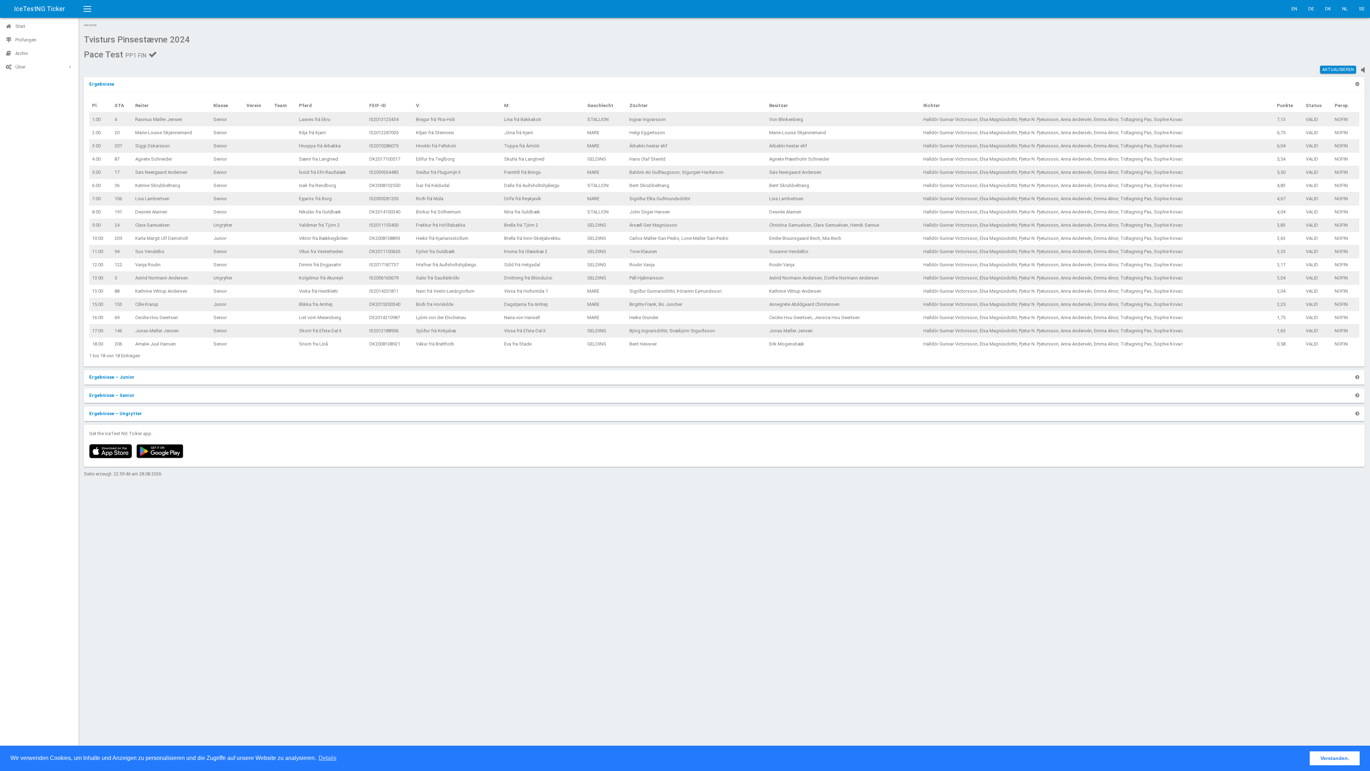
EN (1294, 8)
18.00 (97, 344)
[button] (101, 84)
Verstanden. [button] (1334, 758)
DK (1328, 8)
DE (1311, 8)
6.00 (96, 185)
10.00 (97, 238)
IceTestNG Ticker (39, 8)
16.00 (97, 317)
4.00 (96, 159)
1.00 (96, 119)
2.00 (96, 132)
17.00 (97, 330)
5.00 (96, 172)
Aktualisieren (1338, 69)
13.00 (97, 278)
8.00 (96, 212)
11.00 (97, 251)
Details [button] (327, 758)
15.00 (97, 304)
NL (1345, 8)
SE (1362, 8)
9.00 (96, 225)
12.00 (97, 264)
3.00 (96, 145)
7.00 (96, 198)
